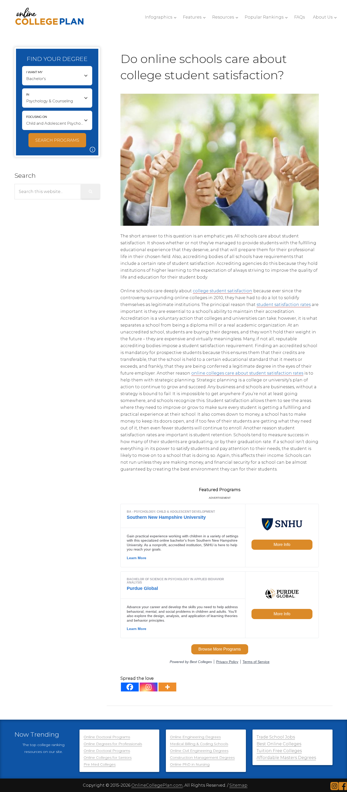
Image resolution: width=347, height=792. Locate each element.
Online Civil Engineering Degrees (199, 750)
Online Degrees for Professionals (113, 743)
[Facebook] (130, 687)
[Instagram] (148, 687)
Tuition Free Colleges (279, 750)
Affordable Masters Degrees (286, 757)
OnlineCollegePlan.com (157, 785)
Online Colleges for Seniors (108, 757)
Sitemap (238, 785)
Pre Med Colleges (100, 764)
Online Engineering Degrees (195, 737)
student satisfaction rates (284, 304)
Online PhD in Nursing (190, 764)
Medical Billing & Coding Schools (199, 743)
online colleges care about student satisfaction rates (247, 373)
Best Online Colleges (279, 743)
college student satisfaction (222, 290)
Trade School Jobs (276, 737)
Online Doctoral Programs (107, 737)
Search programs (57, 140)
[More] (167, 687)
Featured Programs (219, 489)
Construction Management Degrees (202, 757)
